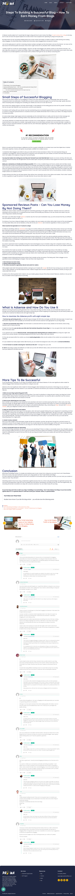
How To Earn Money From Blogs (10, 506)
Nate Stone (30, 676)
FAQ (41, 880)
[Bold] (21, 544)
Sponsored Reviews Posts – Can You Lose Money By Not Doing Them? (20, 87)
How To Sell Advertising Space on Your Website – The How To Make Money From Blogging (22, 508)
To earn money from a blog (59, 35)
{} (36, 544)
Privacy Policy (66, 893)
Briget (21, 553)
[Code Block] (33, 544)
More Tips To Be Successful (10, 91)
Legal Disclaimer (59, 893)
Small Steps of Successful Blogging (12, 85)
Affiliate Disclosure (51, 893)
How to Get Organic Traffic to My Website (12, 509)
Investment (24, 873)
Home (46, 2)
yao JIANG (22, 728)
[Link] (34, 544)
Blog (50, 2)
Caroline (22, 823)
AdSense (23, 217)
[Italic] (23, 544)
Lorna (21, 694)
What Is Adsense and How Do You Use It (13, 88)
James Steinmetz (24, 582)
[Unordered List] (30, 544)
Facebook (68, 405)
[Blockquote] (31, 544)
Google (44, 268)
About (55, 2)
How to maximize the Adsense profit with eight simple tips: (19, 90)
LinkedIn (4, 406)
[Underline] (25, 544)
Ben (21, 756)
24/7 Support (24, 876)
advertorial (22, 229)
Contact (62, 2)
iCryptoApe (68, 2)
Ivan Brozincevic (23, 606)
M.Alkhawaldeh (26, 567)
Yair (21, 791)
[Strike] (26, 544)
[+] (37, 544)
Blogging (48, 20)
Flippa (57, 405)
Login (58, 536)
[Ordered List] (28, 544)
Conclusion (6, 93)
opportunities (29, 873)
